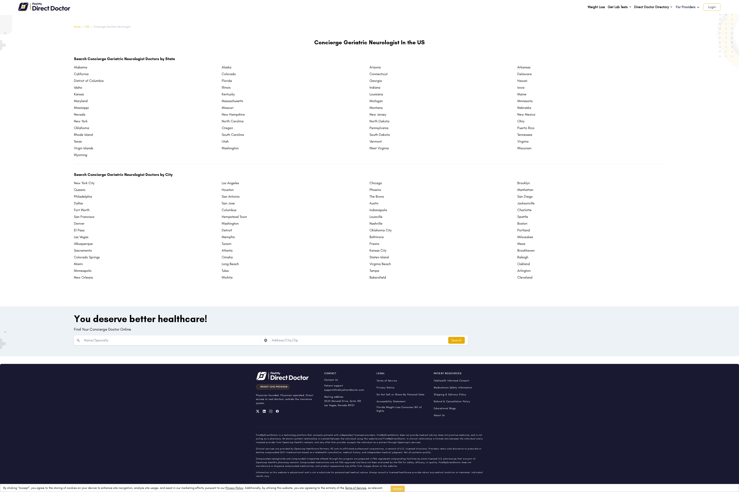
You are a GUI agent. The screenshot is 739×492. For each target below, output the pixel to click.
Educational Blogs (445, 408)
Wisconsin (524, 148)
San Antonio (231, 196)
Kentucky (228, 94)
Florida (227, 81)
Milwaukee (525, 237)
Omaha (227, 257)
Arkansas (523, 67)
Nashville (376, 223)
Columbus (229, 210)
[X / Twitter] (257, 411)
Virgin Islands (83, 148)
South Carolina (233, 135)
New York (81, 121)
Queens (79, 190)
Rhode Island (83, 135)
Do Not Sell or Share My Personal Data (400, 394)
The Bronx (377, 196)
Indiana (375, 87)
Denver (79, 223)
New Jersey (378, 114)
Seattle (522, 217)
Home (77, 26)
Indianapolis (378, 210)
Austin (374, 203)
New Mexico (526, 114)
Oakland (523, 264)
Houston (228, 190)
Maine (521, 94)
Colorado (229, 74)
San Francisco (84, 217)
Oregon (227, 128)
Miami (78, 264)
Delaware (524, 74)
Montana (376, 108)
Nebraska (524, 108)
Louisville (376, 217)
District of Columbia (89, 81)
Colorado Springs (87, 257)
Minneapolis (82, 271)
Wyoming (80, 155)
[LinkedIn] (264, 411)
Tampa (374, 271)
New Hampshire (233, 114)
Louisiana (376, 94)
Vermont (376, 141)
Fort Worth (81, 210)
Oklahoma (81, 128)
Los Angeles (230, 183)
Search (456, 340)
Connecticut (379, 74)
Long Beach (230, 264)
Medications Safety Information (453, 387)
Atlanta (227, 250)
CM (87, 26)
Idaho (78, 87)
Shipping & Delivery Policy (450, 394)
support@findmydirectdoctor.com (344, 389)
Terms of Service (355, 488)
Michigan (376, 101)
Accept (397, 488)
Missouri (227, 108)
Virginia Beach (380, 264)
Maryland (81, 101)
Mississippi (81, 108)
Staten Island (379, 257)
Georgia (376, 81)
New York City (84, 183)
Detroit (227, 230)
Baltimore (377, 237)
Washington (230, 148)
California (81, 74)
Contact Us (331, 379)
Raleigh (522, 257)
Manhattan (525, 190)
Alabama (80, 67)
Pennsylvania (379, 128)
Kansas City (378, 250)
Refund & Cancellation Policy (452, 401)
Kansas (79, 94)
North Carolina (232, 121)
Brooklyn (523, 183)
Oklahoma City (381, 230)
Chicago (376, 183)
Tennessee (524, 135)
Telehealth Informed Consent (451, 380)
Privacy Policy (234, 488)
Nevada (79, 114)
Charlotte (524, 210)
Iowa (520, 87)
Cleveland (524, 277)
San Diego (525, 196)
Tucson (226, 244)
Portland (523, 230)
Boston (522, 223)
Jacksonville (526, 203)
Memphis (228, 237)
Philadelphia (83, 196)
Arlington (524, 271)
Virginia (522, 141)
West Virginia (379, 148)
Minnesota (525, 101)
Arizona (375, 67)
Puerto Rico (525, 128)
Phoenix (375, 190)
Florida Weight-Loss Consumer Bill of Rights (399, 409)
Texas (78, 141)
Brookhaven (526, 250)
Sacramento (83, 250)
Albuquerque (83, 244)
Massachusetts (232, 101)
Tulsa (225, 271)
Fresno (374, 244)
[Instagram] (271, 411)
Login (712, 7)
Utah (225, 141)
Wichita (227, 277)
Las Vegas (81, 237)
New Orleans (83, 277)
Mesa (521, 244)
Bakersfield (378, 277)
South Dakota (380, 135)
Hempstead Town (234, 217)
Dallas (78, 203)
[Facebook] (277, 411)
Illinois (226, 87)
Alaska (226, 67)
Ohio (520, 121)
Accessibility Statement (391, 401)
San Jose (228, 203)
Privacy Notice (386, 387)
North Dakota (379, 121)
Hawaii (522, 81)
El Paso (79, 230)
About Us (439, 415)
